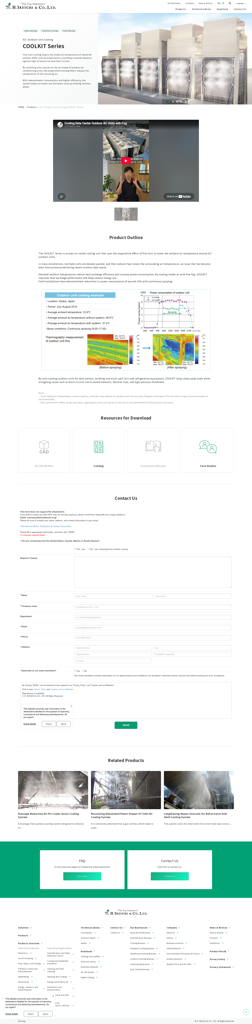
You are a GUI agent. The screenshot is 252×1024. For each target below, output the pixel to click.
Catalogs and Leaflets (90, 956)
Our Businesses (174, 3)
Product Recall (218, 951)
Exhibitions (215, 943)
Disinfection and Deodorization (54, 988)
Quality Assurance (174, 959)
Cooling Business (137, 943)
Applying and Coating (57, 976)
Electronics (23, 953)
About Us (171, 932)
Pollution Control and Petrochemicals (28, 970)
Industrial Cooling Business (142, 948)
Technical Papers (88, 938)
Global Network (174, 948)
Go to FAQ (82, 876)
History (170, 938)
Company (189, 3)
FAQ (218, 3)
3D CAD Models (87, 972)
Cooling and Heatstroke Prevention (57, 962)
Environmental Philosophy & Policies (183, 953)
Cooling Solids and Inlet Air (58, 996)
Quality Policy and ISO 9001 (179, 964)
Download (86, 951)
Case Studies (86, 932)
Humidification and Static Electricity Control (58, 954)
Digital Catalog (87, 977)
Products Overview (28, 943)
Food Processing (25, 958)
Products (32, 107)
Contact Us (170, 876)
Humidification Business (141, 938)
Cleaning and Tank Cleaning (55, 970)
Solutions (23, 928)
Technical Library (90, 928)
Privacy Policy (217, 959)
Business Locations (175, 943)
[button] (168, 101)
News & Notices (205, 3)
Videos (84, 943)
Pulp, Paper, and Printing (29, 963)
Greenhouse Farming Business (143, 953)
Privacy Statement (220, 967)
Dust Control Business (139, 969)
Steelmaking (23, 976)
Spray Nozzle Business (140, 932)
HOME (21, 107)
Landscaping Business (140, 964)
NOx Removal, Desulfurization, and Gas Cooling (58, 1005)
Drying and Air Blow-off (57, 982)
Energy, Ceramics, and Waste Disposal (28, 988)
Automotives (23, 982)
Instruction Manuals (89, 967)
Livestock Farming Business (142, 959)
